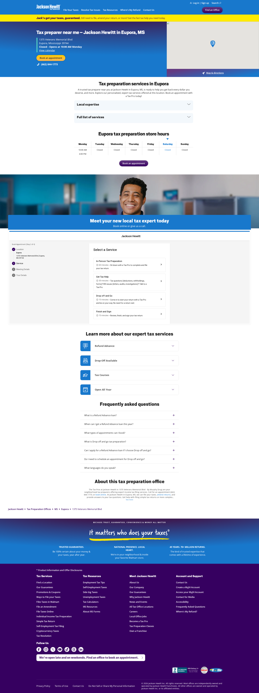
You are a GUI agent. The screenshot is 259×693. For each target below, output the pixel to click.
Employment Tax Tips (94, 582)
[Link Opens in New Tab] (185, 670)
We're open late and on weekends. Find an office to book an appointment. (87, 656)
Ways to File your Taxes (48, 597)
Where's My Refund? (186, 611)
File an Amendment (46, 606)
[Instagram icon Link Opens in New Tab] (45, 650)
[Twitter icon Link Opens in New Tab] (52, 650)
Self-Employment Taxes (95, 587)
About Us (134, 582)
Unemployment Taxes (94, 597)
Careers (133, 611)
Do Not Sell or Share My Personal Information (111, 686)
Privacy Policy (43, 685)
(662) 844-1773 (49, 64)
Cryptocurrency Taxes (47, 630)
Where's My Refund (130, 10)
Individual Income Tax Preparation (54, 616)
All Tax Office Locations (141, 606)
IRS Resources (90, 606)
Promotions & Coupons (48, 592)
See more (129, 499)
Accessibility (182, 601)
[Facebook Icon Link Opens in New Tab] (38, 650)
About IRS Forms (91, 611)
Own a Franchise (138, 630)
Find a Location (44, 582)
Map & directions (213, 73)
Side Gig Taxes (90, 592)
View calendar (47, 50)
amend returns (164, 494)
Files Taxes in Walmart (47, 601)
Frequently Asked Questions (190, 606)
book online (101, 494)
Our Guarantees (44, 587)
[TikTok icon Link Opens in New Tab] (66, 650)
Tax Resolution (43, 635)
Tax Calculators (90, 601)
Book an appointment (51, 57)
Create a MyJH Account (188, 587)
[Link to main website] (48, 7)
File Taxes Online (45, 611)
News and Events (138, 601)
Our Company (137, 587)
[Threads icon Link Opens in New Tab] (73, 650)
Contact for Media (185, 597)
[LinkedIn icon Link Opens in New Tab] (81, 650)
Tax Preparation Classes (142, 626)
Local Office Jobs (138, 616)
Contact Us (148, 10)
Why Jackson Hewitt (140, 597)
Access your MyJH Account (190, 592)
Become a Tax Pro (139, 621)
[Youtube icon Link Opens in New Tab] (59, 650)
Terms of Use (61, 685)
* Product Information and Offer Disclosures (59, 570)
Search (215, 2)
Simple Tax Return (45, 621)
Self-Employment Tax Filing (50, 626)
